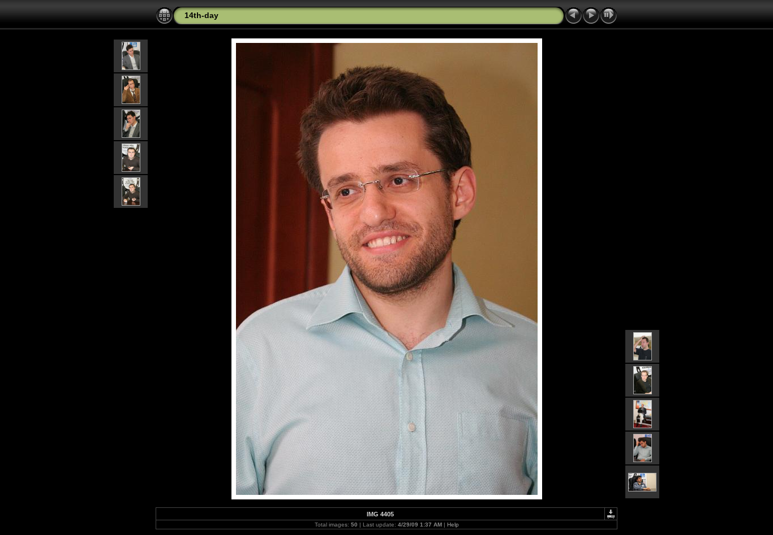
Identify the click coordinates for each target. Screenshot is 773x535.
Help (453, 524)
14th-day (201, 15)
